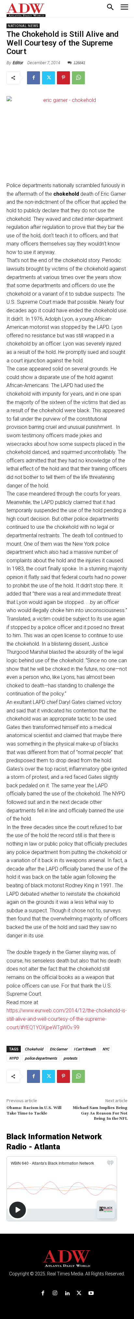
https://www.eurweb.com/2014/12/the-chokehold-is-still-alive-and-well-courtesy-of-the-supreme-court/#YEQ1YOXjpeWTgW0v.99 (67, 1018)
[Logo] (67, 1258)
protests (70, 1058)
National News (23, 26)
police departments (41, 1058)
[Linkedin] (66, 1293)
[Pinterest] (63, 77)
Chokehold (34, 1048)
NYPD (13, 1058)
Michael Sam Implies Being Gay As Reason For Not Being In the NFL (100, 1113)
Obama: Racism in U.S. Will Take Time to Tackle (34, 1110)
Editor (18, 62)
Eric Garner (58, 1048)
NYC (105, 1048)
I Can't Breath (85, 1048)
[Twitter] (48, 77)
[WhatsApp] (78, 77)
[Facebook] (33, 77)
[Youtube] (91, 1293)
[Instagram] (54, 1293)
